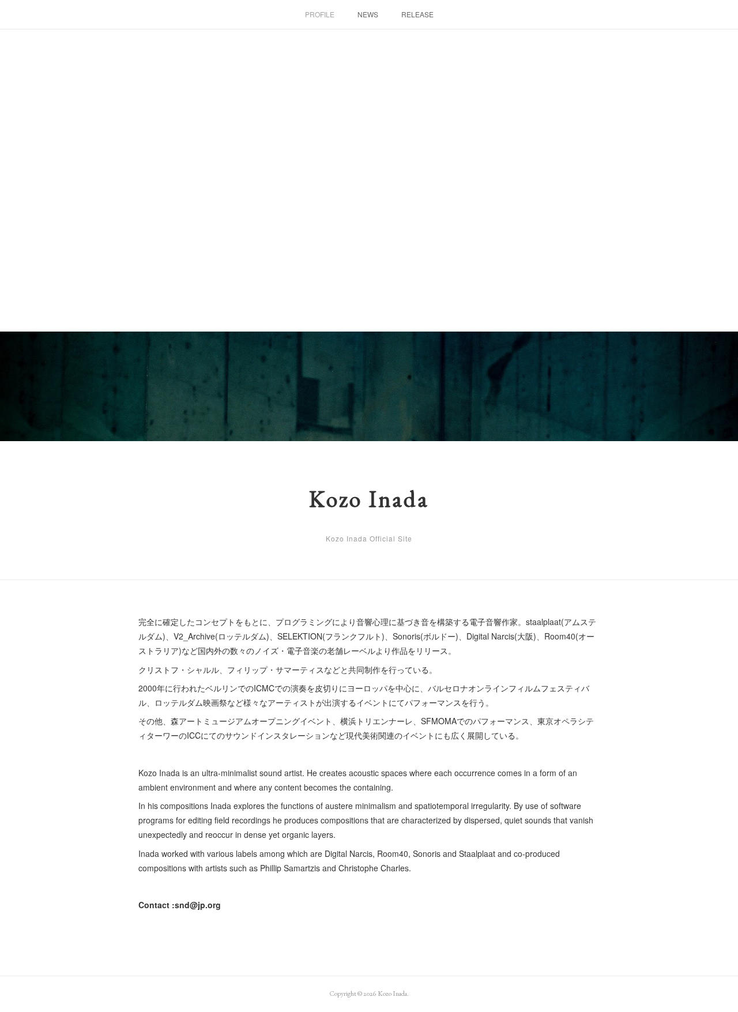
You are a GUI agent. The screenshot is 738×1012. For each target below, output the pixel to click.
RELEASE (417, 14)
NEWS (367, 14)
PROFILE (319, 14)
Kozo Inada (369, 499)
